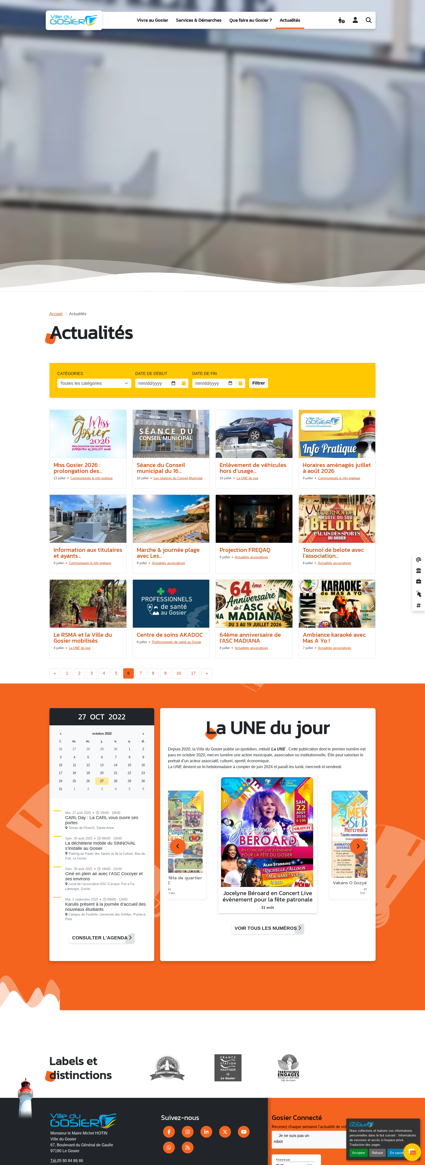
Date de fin (204, 374)
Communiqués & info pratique (92, 478)
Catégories (70, 374)
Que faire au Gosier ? (250, 20)
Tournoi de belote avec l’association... (333, 552)
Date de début (151, 374)
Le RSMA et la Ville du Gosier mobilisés (83, 637)
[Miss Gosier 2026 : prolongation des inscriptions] (88, 434)
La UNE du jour (247, 478)
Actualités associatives (168, 563)
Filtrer (258, 383)
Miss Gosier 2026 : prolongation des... (78, 468)
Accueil (55, 314)
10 (179, 673)
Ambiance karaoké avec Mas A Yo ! (334, 637)
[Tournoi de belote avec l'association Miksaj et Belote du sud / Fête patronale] (337, 519)
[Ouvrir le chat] (412, 1152)
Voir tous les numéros (266, 928)
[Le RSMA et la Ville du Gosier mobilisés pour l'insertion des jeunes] (88, 604)
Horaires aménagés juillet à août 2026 (337, 468)
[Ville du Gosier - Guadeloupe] (83, 1120)
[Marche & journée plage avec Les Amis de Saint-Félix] (171, 519)
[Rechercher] (369, 20)
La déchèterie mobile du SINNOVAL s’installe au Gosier (100, 846)
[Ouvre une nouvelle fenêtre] (169, 1132)
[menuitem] (152, 20)
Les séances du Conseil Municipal (178, 478)
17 (193, 673)
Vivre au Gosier (152, 20)
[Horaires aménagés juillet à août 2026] (337, 434)
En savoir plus (400, 1153)
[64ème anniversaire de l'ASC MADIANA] (254, 604)
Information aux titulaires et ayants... (88, 552)
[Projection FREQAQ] (254, 519)
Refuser (377, 1153)
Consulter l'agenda (100, 937)
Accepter (358, 1153)
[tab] (178, 846)
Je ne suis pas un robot (291, 1139)
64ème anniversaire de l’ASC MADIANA (250, 637)
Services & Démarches (199, 20)
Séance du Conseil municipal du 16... (161, 468)
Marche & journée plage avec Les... (168, 552)
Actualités (290, 20)
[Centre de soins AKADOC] (171, 604)
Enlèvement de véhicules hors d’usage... (253, 468)
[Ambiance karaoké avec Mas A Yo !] (337, 604)
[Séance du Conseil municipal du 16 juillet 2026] (171, 434)
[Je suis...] (341, 20)
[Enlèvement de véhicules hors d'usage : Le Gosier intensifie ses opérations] (254, 434)
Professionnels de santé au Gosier (176, 642)
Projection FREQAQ (245, 549)
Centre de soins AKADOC (170, 634)
